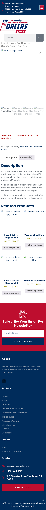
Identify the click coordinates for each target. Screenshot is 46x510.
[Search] (40, 38)
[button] (41, 7)
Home (4, 43)
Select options (11, 247)
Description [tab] (11, 157)
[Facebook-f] (4, 381)
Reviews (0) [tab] (26, 157)
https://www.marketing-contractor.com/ (22, 500)
